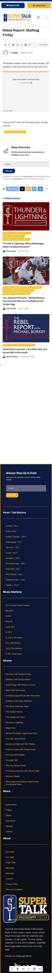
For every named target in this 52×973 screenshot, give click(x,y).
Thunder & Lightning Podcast (16, 239)
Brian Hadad (11, 251)
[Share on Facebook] (9, 45)
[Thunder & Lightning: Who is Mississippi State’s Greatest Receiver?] (26, 216)
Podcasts (8, 233)
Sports (29, 290)
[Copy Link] (21, 45)
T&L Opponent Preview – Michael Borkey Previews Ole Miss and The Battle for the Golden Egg (23, 301)
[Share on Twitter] (13, 45)
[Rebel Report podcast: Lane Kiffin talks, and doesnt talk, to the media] (26, 328)
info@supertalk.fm (23, 956)
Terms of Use (27, 176)
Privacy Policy (17, 179)
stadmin (15, 53)
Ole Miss (36, 287)
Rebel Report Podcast (15, 132)
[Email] (17, 45)
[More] (30, 45)
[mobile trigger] (39, 18)
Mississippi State (22, 233)
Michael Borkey (12, 357)
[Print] (25, 45)
